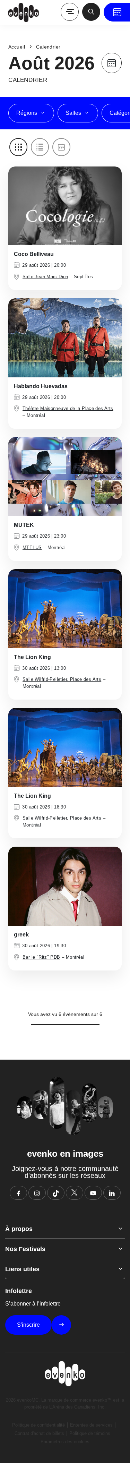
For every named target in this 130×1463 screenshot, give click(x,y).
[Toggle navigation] (70, 12)
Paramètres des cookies (65, 1441)
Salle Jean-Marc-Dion (45, 276)
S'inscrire (28, 1325)
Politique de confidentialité (38, 1425)
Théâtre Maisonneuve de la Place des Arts (68, 408)
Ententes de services (91, 1425)
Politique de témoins (89, 1433)
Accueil (16, 47)
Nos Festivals (25, 1249)
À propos (19, 1228)
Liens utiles (22, 1269)
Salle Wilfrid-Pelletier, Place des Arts (62, 679)
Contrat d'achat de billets (39, 1433)
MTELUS (32, 547)
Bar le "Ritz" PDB (41, 957)
